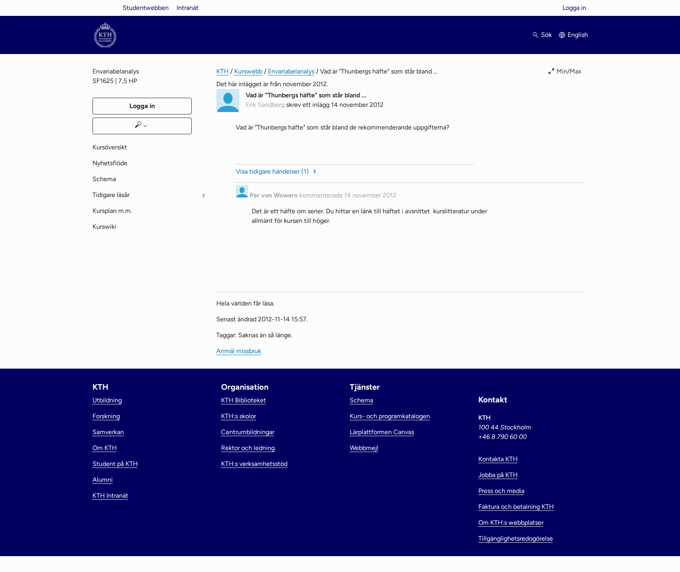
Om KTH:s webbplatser (510, 522)
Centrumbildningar (247, 432)
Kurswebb (248, 71)
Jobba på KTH (498, 475)
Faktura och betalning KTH (516, 506)
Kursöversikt (109, 147)
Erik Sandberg (265, 104)
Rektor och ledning (248, 448)
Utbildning (107, 400)
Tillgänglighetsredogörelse (515, 538)
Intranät (187, 8)
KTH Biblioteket (243, 400)
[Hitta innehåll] (142, 126)
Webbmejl (364, 448)
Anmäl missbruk (562, 252)
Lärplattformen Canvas (382, 432)
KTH (222, 71)
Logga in (574, 8)
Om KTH (104, 448)
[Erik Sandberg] (227, 110)
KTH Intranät (110, 495)
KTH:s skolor (238, 416)
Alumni (102, 479)
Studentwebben (146, 8)
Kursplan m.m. (112, 210)
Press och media (501, 491)
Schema (104, 179)
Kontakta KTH (498, 459)
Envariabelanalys (291, 71)
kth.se (105, 8)
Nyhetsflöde (109, 163)
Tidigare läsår (110, 195)
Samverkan (108, 432)
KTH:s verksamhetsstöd (254, 464)
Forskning (106, 416)
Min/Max (569, 71)
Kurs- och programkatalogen (390, 416)
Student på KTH (115, 464)
